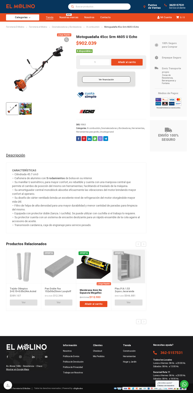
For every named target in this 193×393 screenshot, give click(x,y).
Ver (24, 302)
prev (138, 244)
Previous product (138, 321)
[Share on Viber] (100, 138)
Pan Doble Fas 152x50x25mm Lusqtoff (58, 290)
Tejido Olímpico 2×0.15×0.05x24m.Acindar (23, 291)
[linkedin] (33, 356)
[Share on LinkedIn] (89, 138)
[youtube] (46, 356)
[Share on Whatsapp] (94, 138)
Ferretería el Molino (38, 27)
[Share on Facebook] (78, 138)
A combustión (93, 27)
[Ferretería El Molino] (21, 6)
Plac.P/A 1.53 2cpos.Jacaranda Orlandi (124, 291)
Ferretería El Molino (15, 27)
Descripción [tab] (15, 155)
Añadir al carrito (127, 62)
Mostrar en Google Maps (17, 369)
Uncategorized (107, 131)
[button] (66, 39)
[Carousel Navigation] (141, 244)
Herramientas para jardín (87, 131)
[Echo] (87, 111)
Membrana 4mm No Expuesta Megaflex (91, 291)
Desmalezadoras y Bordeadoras (67, 27)
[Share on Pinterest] (84, 138)
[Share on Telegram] (105, 138)
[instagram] (20, 356)
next (143, 244)
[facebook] (7, 356)
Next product (143, 321)
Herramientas (138, 128)
